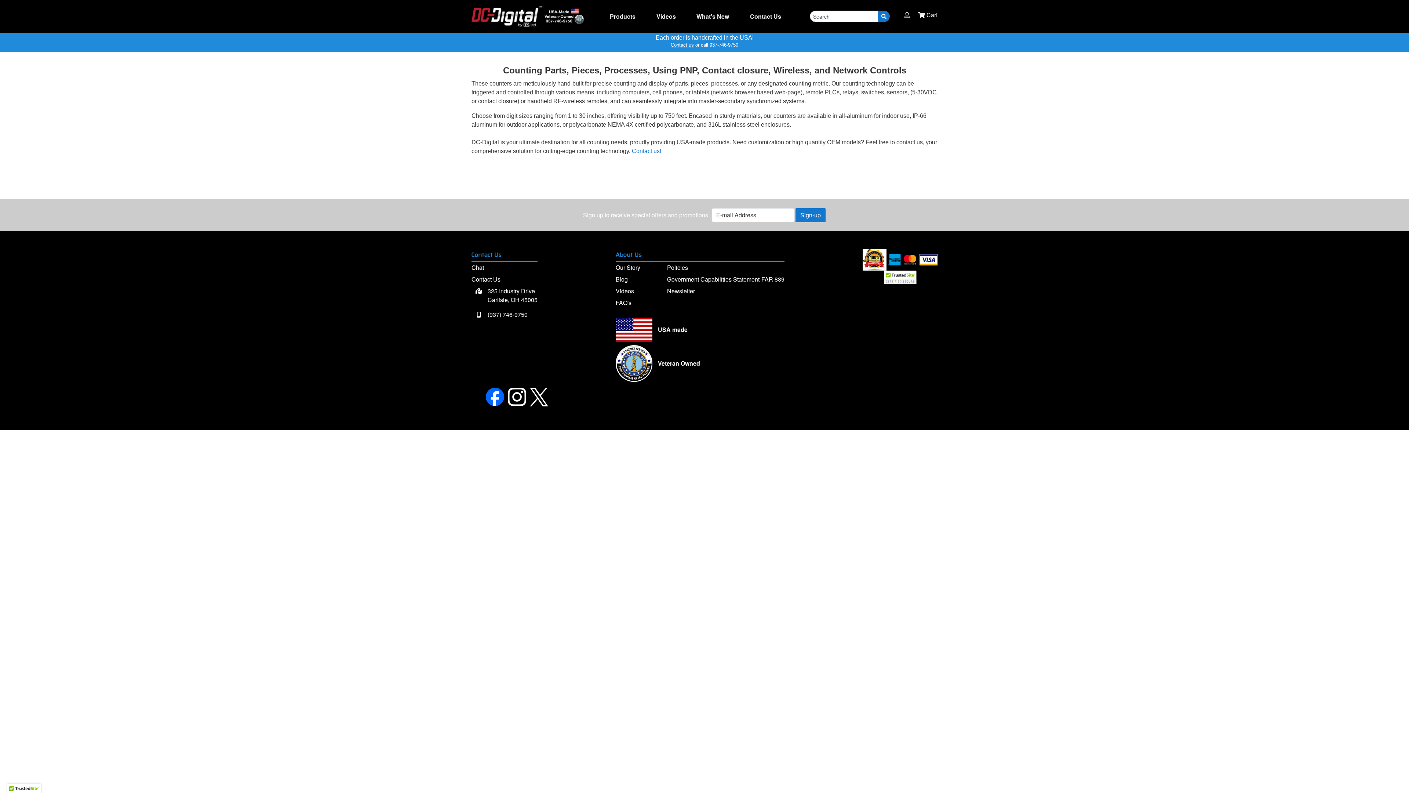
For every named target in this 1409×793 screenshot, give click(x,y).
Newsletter (681, 291)
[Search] (884, 16)
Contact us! (646, 151)
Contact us (682, 45)
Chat (478, 267)
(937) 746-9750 (507, 314)
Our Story (628, 267)
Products (623, 16)
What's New (712, 16)
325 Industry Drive (512, 295)
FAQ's (623, 302)
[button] (907, 15)
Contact (765, 16)
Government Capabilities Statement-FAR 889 (725, 279)
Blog (622, 279)
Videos (666, 16)
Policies (677, 267)
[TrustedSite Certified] (900, 277)
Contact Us (486, 279)
